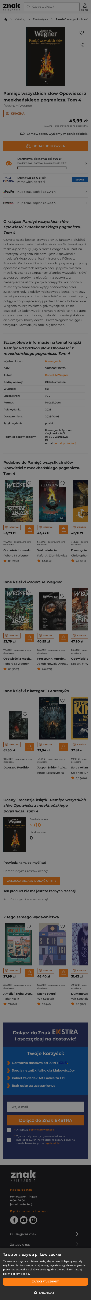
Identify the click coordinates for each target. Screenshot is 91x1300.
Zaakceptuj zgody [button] (45, 1281)
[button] (45, 1292)
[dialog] (45, 1274)
